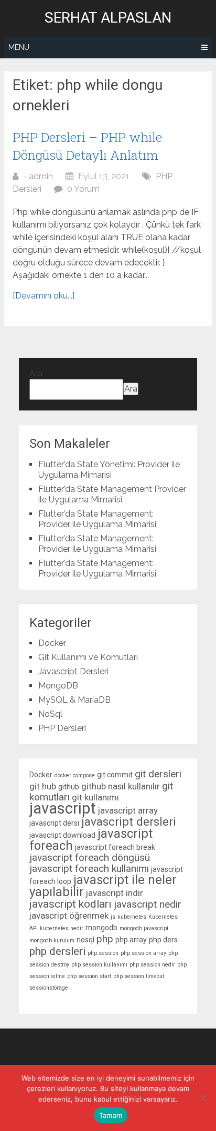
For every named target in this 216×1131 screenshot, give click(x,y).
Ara (35, 373)
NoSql (50, 714)
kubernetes (131, 916)
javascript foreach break (115, 847)
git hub (42, 786)
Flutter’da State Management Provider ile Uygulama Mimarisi (112, 494)
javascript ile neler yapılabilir (103, 885)
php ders (163, 939)
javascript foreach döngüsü (89, 857)
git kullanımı (95, 797)
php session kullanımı (99, 964)
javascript (62, 808)
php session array (143, 953)
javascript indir (114, 893)
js (113, 916)
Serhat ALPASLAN (108, 18)
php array (131, 939)
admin (41, 176)
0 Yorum (83, 189)
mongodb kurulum (51, 940)
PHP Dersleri (62, 728)
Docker (52, 643)
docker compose (75, 775)
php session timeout (138, 976)
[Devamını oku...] (43, 296)
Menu (18, 47)
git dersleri (158, 774)
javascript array (128, 810)
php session (103, 953)
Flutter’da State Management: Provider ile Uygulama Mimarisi (97, 519)
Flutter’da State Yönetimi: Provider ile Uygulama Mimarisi (109, 469)
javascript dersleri (128, 821)
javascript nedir (147, 904)
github (68, 787)
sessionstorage (48, 987)
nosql (85, 939)
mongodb (101, 927)
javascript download (62, 835)
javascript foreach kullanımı (89, 868)
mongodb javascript (144, 928)
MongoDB (58, 686)
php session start (89, 976)
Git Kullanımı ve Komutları (88, 657)
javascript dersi (54, 823)
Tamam (110, 1115)
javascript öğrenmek (69, 915)
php (104, 939)
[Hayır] (203, 1098)
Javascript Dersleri (73, 671)
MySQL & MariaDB (74, 700)
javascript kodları (70, 904)
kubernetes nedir (61, 928)
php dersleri (57, 951)
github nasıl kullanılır (120, 786)
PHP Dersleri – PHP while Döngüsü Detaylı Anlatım (87, 146)
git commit (115, 774)
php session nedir (152, 964)
